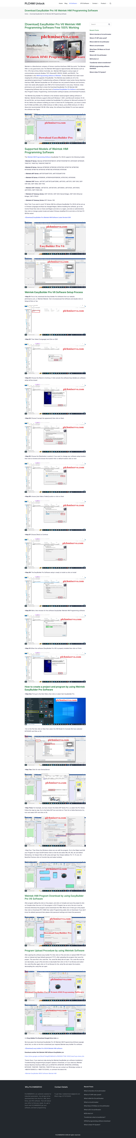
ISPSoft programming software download (99, 67)
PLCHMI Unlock (35, 3)
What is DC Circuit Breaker (98, 55)
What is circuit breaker (97, 45)
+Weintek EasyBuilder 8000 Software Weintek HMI (40, 1073)
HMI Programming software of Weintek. (48, 75)
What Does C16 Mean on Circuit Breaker (100, 50)
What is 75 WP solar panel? (98, 38)
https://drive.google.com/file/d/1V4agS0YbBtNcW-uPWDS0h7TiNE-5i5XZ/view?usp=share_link (54, 1056)
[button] (109, 24)
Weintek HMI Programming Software (39, 157)
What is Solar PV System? (98, 72)
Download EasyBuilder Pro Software (64, 89)
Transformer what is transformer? (100, 62)
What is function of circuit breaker (100, 34)
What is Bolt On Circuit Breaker (99, 42)
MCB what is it (94, 59)
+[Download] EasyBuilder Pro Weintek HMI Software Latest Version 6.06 (48, 217)
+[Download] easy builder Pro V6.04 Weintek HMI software (43, 1048)
